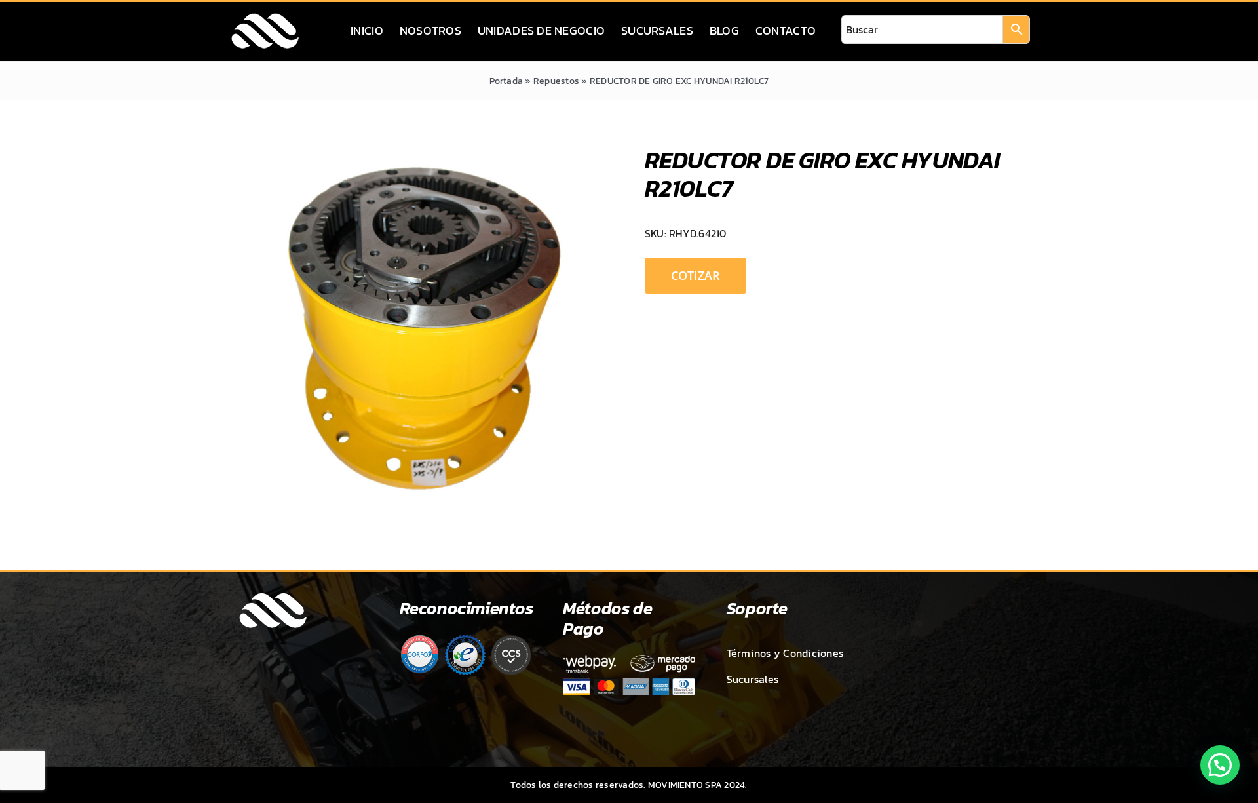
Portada (506, 81)
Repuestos (556, 81)
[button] (1220, 765)
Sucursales (752, 679)
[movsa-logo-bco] (265, 17)
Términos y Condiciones (785, 653)
